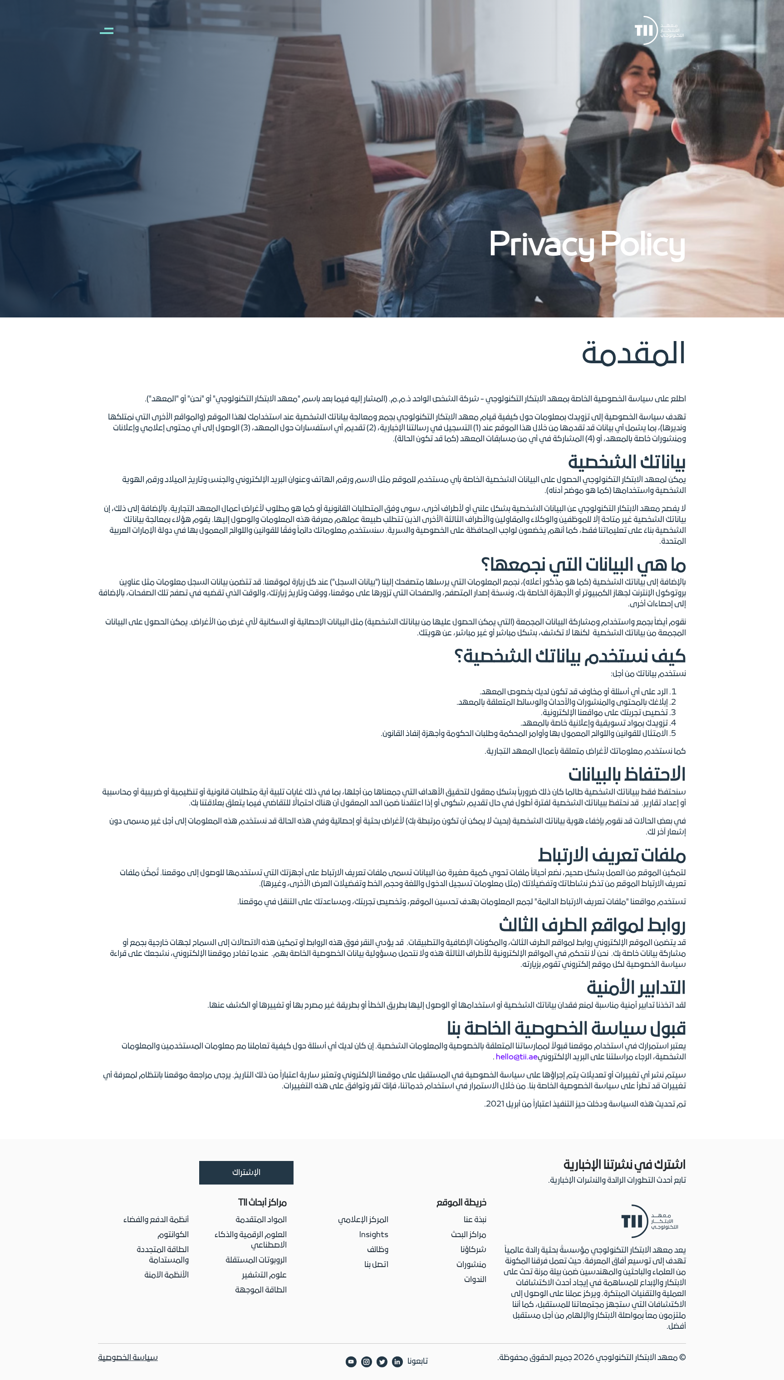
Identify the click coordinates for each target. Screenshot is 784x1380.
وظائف (377, 1250)
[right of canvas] (102, 30)
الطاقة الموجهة (261, 1290)
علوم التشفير (264, 1275)
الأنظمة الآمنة (166, 1275)
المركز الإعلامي (363, 1220)
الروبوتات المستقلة (256, 1260)
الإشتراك (246, 1173)
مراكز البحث (468, 1235)
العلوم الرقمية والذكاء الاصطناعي (251, 1240)
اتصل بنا (376, 1265)
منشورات (471, 1265)
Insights (373, 1235)
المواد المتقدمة (261, 1220)
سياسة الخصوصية (128, 1358)
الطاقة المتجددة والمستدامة (163, 1255)
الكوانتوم (173, 1235)
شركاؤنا (473, 1250)
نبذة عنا (475, 1220)
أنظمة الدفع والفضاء (156, 1220)
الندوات (475, 1280)
